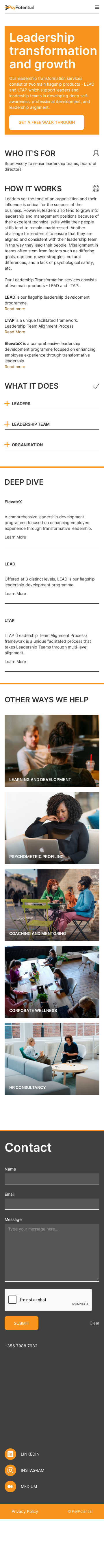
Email (9, 1194)
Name (10, 1168)
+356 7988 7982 (21, 1345)
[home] (19, 7)
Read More (15, 331)
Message (13, 1219)
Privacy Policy (25, 1511)
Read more (15, 308)
